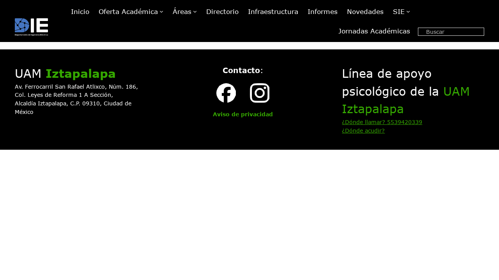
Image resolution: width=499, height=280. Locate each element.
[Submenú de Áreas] (195, 11)
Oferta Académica (128, 11)
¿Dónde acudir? (363, 130)
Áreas (182, 11)
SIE (399, 11)
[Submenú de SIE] (408, 11)
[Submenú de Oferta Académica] (161, 11)
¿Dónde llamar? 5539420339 (382, 122)
